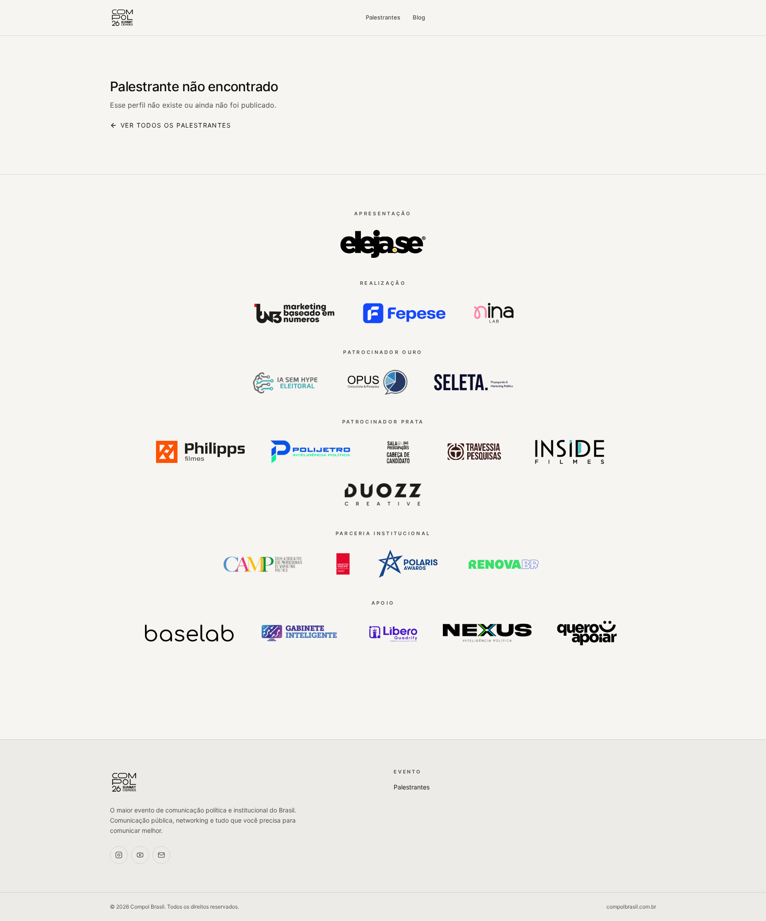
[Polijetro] (310, 452)
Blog (419, 17)
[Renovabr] (503, 564)
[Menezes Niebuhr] (342, 564)
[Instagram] (119, 855)
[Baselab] (189, 633)
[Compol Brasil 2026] (122, 17)
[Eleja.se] (383, 244)
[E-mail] (161, 855)
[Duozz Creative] (383, 494)
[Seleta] (473, 383)
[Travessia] (475, 452)
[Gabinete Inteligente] (299, 633)
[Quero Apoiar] (587, 633)
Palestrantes (383, 17)
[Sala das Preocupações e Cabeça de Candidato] (398, 452)
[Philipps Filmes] (200, 452)
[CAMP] (263, 564)
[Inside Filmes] (569, 452)
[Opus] (375, 383)
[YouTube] (140, 855)
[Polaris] (408, 564)
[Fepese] (404, 313)
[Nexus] (487, 633)
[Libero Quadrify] (393, 633)
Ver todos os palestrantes (176, 125)
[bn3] (294, 313)
